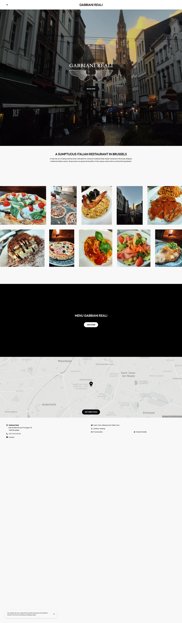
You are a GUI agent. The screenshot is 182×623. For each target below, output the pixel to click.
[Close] (54, 614)
